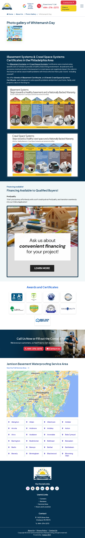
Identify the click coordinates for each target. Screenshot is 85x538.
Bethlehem (69, 447)
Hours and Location (43, 507)
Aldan (31, 422)
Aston (67, 428)
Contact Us (67, 3)
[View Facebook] (57, 488)
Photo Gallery (31, 14)
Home (10, 14)
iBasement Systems (18, 64)
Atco (14, 434)
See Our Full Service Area (17, 368)
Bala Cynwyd (70, 434)
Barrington (16, 441)
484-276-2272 (51, 7)
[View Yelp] (47, 488)
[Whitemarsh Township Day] (14, 33)
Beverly (15, 453)
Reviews (43, 501)
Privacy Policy (42, 530)
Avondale (51, 434)
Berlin (14, 447)
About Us (19, 14)
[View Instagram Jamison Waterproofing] (28, 488)
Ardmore (33, 428)
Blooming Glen (69, 454)
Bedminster (34, 441)
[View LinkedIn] (42, 488)
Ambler (68, 422)
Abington (15, 422)
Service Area (43, 504)
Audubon (33, 434)
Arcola (14, 428)
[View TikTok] (52, 488)
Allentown (51, 422)
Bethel (50, 447)
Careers (43, 499)
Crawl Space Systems (39, 64)
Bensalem (69, 441)
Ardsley (50, 428)
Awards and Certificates (42, 287)
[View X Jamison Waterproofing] (33, 488)
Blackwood (51, 453)
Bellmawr (51, 441)
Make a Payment (65, 8)
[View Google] (37, 488)
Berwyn (32, 447)
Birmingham (34, 453)
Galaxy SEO (46, 535)
